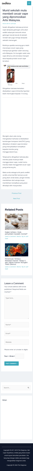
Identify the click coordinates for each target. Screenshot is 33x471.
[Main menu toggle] (29, 3)
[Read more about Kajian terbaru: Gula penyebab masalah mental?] (16, 221)
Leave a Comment (10, 236)
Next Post (16, 199)
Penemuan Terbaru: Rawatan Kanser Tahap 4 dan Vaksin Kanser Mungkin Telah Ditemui (16, 261)
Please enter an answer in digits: (16, 349)
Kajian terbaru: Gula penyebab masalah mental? (16, 233)
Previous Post (16, 193)
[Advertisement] (16, 116)
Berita (19, 236)
